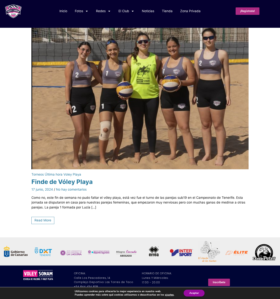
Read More (42, 220)
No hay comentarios (71, 189)
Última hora (53, 174)
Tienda (167, 11)
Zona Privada (190, 11)
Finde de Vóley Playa (62, 181)
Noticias (148, 11)
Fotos (79, 11)
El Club (123, 11)
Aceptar (194, 293)
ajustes (169, 295)
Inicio (63, 11)
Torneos (37, 174)
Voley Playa (72, 174)
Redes (101, 11)
